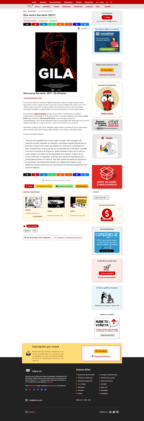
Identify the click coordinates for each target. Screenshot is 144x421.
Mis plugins (104, 390)
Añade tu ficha (107, 113)
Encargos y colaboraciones (109, 374)
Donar (30, 186)
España (27, 231)
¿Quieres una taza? (65, 186)
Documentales (55, 2)
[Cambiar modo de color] (107, 2)
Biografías (89, 2)
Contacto (89, 7)
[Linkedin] (26, 389)
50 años (50, 211)
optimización (52, 385)
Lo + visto (100, 2)
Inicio (37, 7)
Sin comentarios (37, 216)
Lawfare (72, 211)
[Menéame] (68, 24)
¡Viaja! (108, 17)
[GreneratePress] (110, 411)
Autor (34, 2)
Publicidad (81, 387)
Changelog (104, 393)
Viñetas (79, 2)
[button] (111, 2)
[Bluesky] (85, 24)
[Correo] (27, 24)
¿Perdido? (46, 7)
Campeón (28, 210)
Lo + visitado (82, 384)
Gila (35, 231)
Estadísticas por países (108, 378)
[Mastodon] (77, 24)
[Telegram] (44, 24)
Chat (98, 7)
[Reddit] (60, 24)
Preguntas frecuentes (107, 75)
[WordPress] (34, 389)
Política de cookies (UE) (85, 381)
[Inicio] (30, 6)
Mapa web (104, 387)
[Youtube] (38, 389)
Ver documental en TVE (32, 98)
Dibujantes (68, 2)
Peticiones (66, 7)
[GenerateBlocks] (114, 411)
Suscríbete (83, 186)
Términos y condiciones (85, 378)
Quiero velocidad (107, 273)
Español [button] (108, 7)
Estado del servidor (107, 381)
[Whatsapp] (52, 24)
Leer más (50, 382)
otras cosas (32, 385)
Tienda (56, 7)
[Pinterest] (35, 24)
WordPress (78, 7)
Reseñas (43, 2)
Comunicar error (45, 186)
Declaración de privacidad (86, 374)
